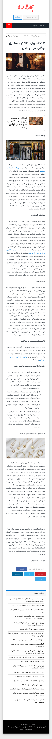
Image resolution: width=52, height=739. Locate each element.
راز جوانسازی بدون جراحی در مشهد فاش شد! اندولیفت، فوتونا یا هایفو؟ (29, 624)
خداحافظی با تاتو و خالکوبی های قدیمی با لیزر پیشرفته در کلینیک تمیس (29, 617)
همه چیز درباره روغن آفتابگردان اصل (32, 629)
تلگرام (29, 574)
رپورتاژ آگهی (14, 36)
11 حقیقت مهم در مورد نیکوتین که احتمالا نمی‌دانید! (26, 657)
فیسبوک (22, 569)
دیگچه (20, 724)
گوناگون (8, 36)
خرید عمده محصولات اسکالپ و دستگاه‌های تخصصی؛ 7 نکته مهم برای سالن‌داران (26, 600)
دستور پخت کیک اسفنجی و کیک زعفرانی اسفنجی (27, 689)
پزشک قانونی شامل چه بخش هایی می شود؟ (29, 672)
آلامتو (24, 724)
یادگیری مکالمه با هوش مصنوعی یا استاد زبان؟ (28, 681)
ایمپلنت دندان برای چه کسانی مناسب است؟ (29, 676)
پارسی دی (31, 724)
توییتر (40, 579)
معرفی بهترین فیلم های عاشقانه (33, 685)
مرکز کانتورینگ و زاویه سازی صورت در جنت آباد (28, 640)
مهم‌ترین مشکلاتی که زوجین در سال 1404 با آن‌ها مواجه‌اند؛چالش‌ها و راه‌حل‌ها (27, 652)
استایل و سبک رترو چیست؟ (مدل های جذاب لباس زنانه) (17, 123)
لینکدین (17, 574)
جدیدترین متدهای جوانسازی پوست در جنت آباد (28, 605)
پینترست (40, 574)
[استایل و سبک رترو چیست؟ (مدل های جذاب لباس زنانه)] (36, 121)
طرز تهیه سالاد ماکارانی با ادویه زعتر (32, 661)
